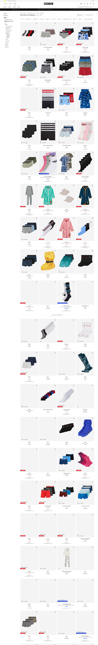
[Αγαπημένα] (90, 3)
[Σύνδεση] (84, 3)
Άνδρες (10, 3)
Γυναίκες (5, 3)
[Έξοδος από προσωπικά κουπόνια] (81, 3)
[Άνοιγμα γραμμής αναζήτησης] (78, 6)
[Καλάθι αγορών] (93, 3)
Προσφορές (28, 19)
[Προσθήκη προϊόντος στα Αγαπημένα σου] (36, 23)
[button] (81, 15)
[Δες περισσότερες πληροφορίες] (29, 51)
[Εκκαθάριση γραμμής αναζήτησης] (93, 6)
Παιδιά (15, 3)
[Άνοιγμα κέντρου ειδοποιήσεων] (87, 4)
